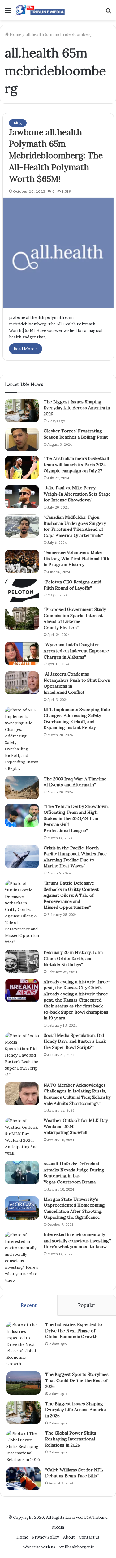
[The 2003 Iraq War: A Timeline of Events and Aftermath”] (22, 787)
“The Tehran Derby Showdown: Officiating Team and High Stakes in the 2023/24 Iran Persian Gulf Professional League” (76, 818)
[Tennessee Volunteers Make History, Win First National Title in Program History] (22, 561)
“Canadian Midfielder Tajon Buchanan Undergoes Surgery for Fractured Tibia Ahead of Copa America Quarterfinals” (75, 526)
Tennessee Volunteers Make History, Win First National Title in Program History (77, 558)
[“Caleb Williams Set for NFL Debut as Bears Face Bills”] (23, 1478)
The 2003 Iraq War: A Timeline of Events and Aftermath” (75, 782)
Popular (86, 1305)
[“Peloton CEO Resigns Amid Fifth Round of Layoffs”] (22, 590)
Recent (29, 1305)
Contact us (89, 1536)
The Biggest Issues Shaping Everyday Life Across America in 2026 (77, 408)
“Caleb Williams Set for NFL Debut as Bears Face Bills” (74, 1473)
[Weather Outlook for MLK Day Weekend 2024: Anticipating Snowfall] (22, 1137)
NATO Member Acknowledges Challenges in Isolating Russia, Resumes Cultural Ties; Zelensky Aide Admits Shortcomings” (77, 1094)
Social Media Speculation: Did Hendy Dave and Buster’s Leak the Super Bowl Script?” (75, 1041)
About (69, 1536)
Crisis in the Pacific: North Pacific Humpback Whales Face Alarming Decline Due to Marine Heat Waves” (75, 857)
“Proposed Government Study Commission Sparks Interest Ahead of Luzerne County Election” (75, 618)
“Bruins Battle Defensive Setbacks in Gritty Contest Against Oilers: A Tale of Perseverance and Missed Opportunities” (71, 895)
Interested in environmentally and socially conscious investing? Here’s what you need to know (77, 1240)
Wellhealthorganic (76, 1546)
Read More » (25, 348)
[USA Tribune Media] (40, 10)
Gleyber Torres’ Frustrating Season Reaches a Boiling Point (76, 434)
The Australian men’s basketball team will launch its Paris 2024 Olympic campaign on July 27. (76, 464)
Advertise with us (38, 1546)
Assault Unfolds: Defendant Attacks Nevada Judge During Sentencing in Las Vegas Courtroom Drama (74, 1173)
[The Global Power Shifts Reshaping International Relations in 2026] (23, 1446)
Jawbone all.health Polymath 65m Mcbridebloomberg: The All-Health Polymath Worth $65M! (56, 155)
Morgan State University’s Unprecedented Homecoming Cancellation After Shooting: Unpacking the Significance (74, 1208)
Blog (18, 122)
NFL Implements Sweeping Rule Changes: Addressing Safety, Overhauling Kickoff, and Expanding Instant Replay (77, 719)
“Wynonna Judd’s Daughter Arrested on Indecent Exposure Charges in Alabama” (76, 650)
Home (15, 34)
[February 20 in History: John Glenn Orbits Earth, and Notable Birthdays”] (22, 961)
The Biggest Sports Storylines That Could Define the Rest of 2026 (77, 1380)
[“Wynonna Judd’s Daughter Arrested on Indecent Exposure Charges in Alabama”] (22, 653)
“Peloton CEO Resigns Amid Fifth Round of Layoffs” (72, 585)
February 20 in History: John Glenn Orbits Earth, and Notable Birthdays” (73, 958)
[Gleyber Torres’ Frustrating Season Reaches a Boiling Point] (22, 439)
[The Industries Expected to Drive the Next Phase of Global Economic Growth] (23, 1344)
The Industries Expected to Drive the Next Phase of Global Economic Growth (73, 1330)
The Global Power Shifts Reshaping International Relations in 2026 (70, 1439)
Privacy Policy (45, 1536)
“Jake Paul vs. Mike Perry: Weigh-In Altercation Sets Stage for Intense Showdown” (77, 494)
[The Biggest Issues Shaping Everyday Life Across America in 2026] (22, 410)
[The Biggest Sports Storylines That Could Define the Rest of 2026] (23, 1383)
